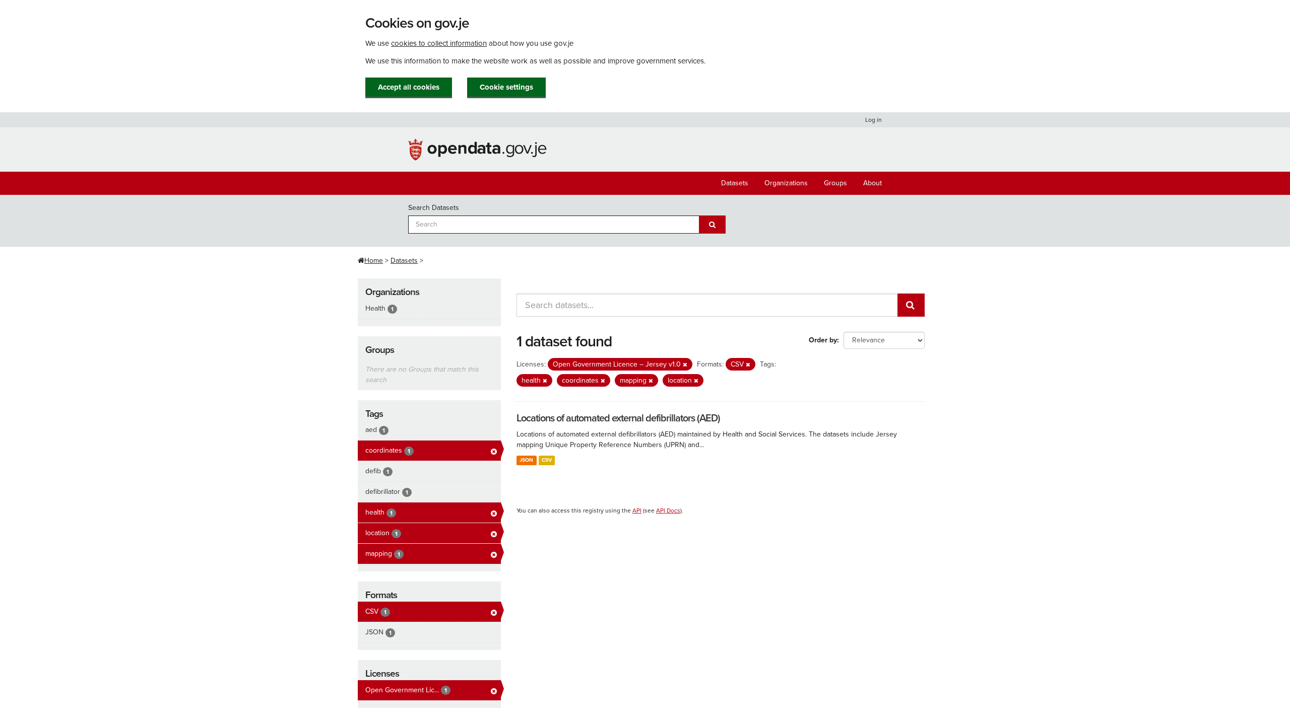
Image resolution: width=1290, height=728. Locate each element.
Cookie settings (506, 87)
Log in (873, 119)
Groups (835, 183)
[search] (911, 305)
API (636, 510)
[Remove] (685, 364)
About (872, 183)
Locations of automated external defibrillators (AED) (618, 418)
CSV (547, 460)
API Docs (668, 510)
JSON (526, 460)
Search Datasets (433, 207)
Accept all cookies (408, 87)
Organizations (786, 183)
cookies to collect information (439, 43)
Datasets (734, 183)
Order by (823, 340)
